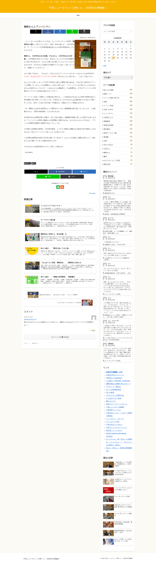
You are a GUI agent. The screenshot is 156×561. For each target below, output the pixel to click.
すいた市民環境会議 (113, 390)
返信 (93, 330)
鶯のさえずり (111, 401)
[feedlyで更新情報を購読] (58, 187)
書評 (34, 163)
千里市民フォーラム (113, 410)
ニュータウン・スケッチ (115, 419)
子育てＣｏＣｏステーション (116, 428)
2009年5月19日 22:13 (30, 319)
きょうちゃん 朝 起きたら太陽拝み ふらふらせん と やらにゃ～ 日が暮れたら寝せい (120, 442)
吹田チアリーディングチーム (116, 404)
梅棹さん (28, 163)
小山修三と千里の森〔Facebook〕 (118, 381)
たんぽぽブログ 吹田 (113, 398)
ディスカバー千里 (112, 422)
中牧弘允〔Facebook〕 (114, 378)
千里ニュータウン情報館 (115, 407)
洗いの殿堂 (110, 392)
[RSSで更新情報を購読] (62, 187)
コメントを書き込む (60, 337)
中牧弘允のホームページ (115, 375)
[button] (84, 32)
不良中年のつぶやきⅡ (114, 425)
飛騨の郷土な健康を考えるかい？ (118, 384)
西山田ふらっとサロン (114, 430)
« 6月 (104, 66)
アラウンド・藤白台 (113, 387)
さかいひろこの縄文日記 (115, 395)
